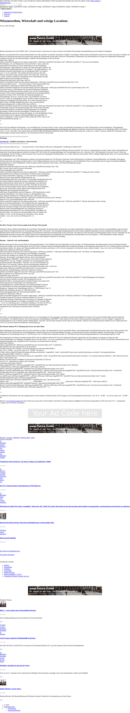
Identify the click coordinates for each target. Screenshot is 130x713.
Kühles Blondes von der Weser (10, 689)
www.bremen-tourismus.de (14, 401)
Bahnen (6, 565)
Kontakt (6, 16)
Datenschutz (12, 708)
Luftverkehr (8, 571)
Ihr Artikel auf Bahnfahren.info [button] (10, 551)
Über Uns (7, 14)
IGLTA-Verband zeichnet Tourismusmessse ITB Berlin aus (20, 486)
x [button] (100, 1)
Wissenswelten (25, 438)
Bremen (2, 438)
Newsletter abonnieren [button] (7, 555)
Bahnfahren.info (5, 3)
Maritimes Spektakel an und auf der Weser (15, 665)
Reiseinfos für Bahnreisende (13, 12)
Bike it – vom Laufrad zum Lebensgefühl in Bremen (18, 610)
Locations (9, 438)
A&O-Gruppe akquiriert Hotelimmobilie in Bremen (17, 638)
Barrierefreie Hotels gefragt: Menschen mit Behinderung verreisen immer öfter (27, 522)
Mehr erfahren (95, 1)
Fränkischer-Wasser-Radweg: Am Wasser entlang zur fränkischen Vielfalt (25, 461)
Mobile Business (9, 572)
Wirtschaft (16, 438)
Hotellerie (7, 569)
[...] (1, 621)
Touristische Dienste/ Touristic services (16, 576)
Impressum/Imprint (14, 710)
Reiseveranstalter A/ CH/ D (13, 574)
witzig (33, 438)
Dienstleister (8, 567)
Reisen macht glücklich (8, 538)
